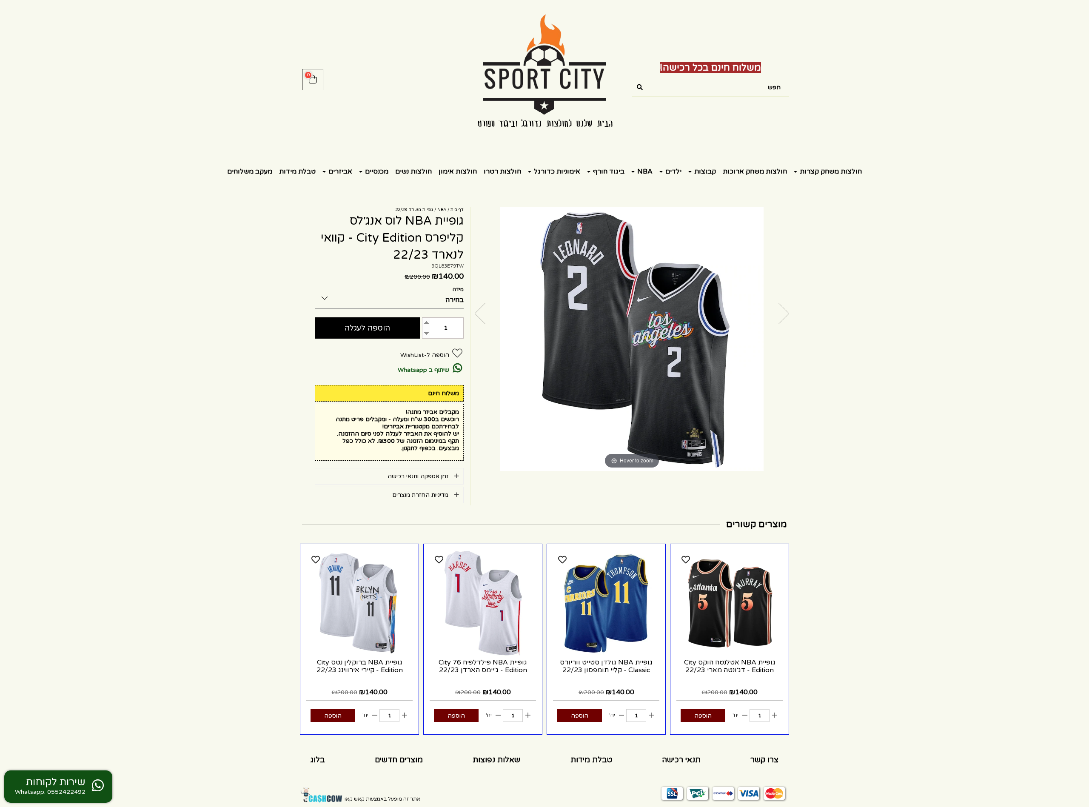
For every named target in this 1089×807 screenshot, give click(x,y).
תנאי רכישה (681, 759)
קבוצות (704, 171)
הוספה (703, 715)
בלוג (318, 759)
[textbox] (710, 67)
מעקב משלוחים (249, 171)
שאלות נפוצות (496, 759)
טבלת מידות (297, 171)
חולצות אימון (458, 171)
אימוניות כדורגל (556, 171)
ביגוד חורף (607, 171)
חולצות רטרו (502, 171)
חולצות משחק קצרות (830, 171)
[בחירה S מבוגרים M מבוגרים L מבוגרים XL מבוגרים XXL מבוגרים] (389, 296)
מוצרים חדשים (399, 759)
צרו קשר (764, 759)
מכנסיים (375, 171)
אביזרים (339, 171)
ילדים (672, 171)
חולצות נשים (413, 171)
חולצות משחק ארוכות (755, 171)
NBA (644, 171)
